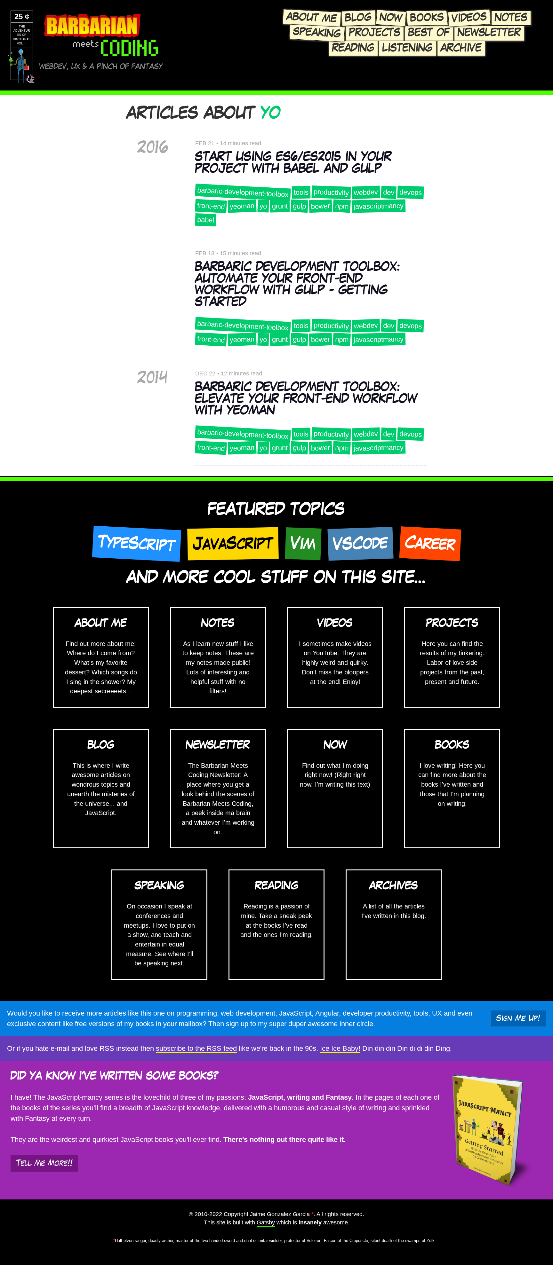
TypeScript (136, 544)
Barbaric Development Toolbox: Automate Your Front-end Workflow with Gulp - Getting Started (297, 284)
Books (427, 18)
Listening (407, 48)
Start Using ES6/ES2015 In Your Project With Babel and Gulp (293, 163)
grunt (279, 206)
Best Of (429, 33)
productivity (331, 192)
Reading (353, 48)
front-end (211, 205)
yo (263, 206)
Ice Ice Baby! (340, 1048)
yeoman (241, 205)
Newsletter (489, 33)
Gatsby (266, 1222)
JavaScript (233, 544)
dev (388, 192)
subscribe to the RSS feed (196, 1048)
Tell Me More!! (44, 1163)
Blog (358, 18)
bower (320, 206)
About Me (311, 18)
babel (205, 220)
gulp (299, 206)
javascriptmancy (378, 205)
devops (410, 192)
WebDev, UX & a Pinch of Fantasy (101, 66)
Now (391, 18)
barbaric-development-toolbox (243, 192)
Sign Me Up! (518, 1018)
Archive (461, 48)
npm (342, 205)
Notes (511, 18)
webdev (366, 192)
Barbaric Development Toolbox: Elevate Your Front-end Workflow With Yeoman (306, 398)
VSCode (360, 543)
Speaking (317, 33)
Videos (469, 18)
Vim (303, 544)
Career (430, 544)
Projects (374, 33)
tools (300, 192)
